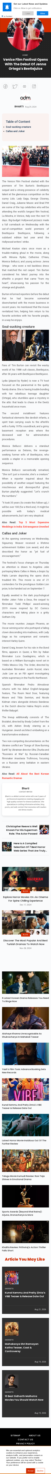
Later (28, 13)
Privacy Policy (25, 1443)
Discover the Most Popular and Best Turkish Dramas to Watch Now (25, 942)
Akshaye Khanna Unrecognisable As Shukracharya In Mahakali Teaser (22, 1035)
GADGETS (9, 1288)
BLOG (25, 891)
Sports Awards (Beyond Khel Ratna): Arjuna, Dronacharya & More (22, 1213)
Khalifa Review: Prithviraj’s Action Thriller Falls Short (24, 1249)
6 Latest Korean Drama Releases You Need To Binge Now (25, 1000)
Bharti (19, 106)
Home (25, 55)
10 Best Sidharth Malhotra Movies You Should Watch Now (24, 1397)
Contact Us (25, 1439)
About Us (34, 1435)
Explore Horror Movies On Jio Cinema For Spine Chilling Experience (25, 898)
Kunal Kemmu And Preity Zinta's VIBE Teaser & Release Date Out (22, 1106)
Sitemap (15, 1435)
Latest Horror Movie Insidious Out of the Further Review (24, 1142)
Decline (40, 1471)
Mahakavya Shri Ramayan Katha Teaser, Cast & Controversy (21, 1347)
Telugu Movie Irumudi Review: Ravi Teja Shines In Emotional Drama (23, 1178)
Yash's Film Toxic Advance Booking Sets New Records (24, 1071)
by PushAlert (8, 16)
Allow (42, 13)
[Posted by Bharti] (25, 98)
